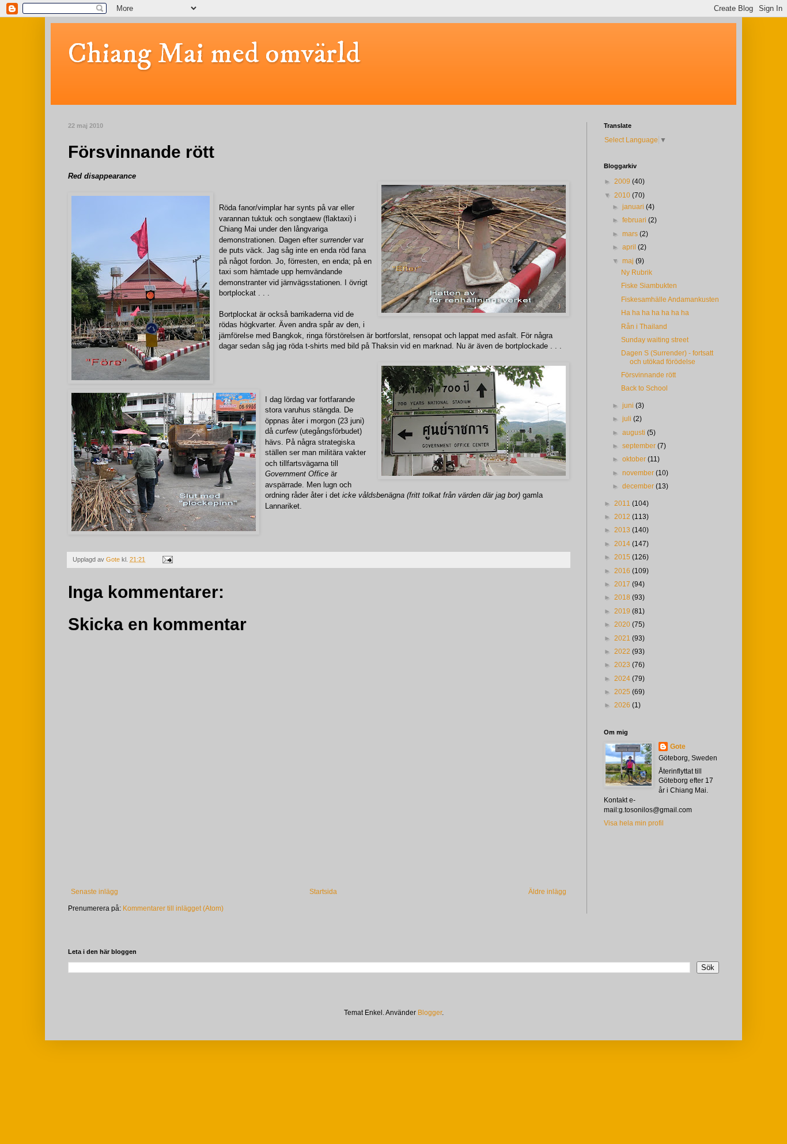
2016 (623, 571)
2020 (623, 624)
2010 (623, 195)
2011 (623, 503)
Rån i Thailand (644, 327)
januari (634, 207)
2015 (623, 557)
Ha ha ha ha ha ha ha (655, 313)
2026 (623, 705)
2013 (623, 530)
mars (631, 234)
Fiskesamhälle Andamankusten (670, 300)
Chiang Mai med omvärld (214, 54)
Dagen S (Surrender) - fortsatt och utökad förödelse (667, 357)
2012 (623, 517)
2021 (623, 638)
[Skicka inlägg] (167, 559)
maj (628, 261)
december (639, 486)
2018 (623, 597)
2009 (623, 181)
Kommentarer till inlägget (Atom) (173, 908)
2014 (623, 544)
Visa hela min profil (634, 823)
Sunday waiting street (654, 340)
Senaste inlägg (94, 892)
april (630, 247)
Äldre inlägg (547, 892)
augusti (634, 433)
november (639, 473)
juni (628, 405)
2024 (623, 679)
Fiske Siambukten (649, 286)
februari (635, 220)
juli (627, 419)
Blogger (430, 1013)
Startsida (323, 892)
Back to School (644, 388)
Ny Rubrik (636, 272)
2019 (623, 611)
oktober (635, 459)
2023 (623, 665)
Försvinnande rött (648, 375)
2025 (623, 692)
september (639, 446)
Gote (678, 747)
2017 (623, 584)
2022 (623, 651)
